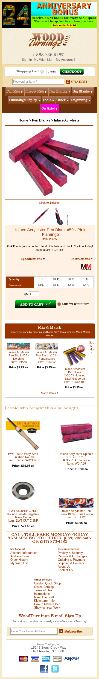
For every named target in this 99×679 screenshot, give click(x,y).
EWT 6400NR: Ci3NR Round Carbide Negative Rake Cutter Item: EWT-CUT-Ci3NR (23, 515)
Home (23, 120)
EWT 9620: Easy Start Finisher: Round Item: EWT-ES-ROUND (23, 457)
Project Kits (34, 91)
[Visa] (34, 658)
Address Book (19, 556)
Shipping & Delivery (71, 563)
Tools (47, 100)
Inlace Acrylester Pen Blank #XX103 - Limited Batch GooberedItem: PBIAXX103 (74, 375)
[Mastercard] (22, 658)
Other (60, 100)
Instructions (81, 258)
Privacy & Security (70, 553)
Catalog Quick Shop (47, 583)
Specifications (33, 258)
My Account (64, 59)
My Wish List (43, 59)
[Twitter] (55, 668)
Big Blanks (81, 91)
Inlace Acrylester (67, 120)
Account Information (23, 553)
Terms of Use (43, 590)
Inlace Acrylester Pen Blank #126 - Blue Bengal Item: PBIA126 (76, 514)
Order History (19, 559)
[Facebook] (44, 668)
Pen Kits (13, 91)
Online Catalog (44, 587)
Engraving (79, 100)
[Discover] (56, 658)
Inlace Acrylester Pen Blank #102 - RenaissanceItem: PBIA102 (47, 357)
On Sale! (48, 108)
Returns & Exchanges (72, 556)
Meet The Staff (44, 597)
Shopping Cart (28, 71)
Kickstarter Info (44, 600)
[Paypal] (71, 658)
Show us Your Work (47, 607)
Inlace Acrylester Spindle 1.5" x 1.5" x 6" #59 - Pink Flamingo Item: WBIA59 (76, 458)
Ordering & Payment (71, 559)
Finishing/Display (23, 100)
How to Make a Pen (47, 604)
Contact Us (65, 570)
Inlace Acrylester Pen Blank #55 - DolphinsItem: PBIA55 (19, 357)
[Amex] (45, 658)
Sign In (27, 59)
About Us (64, 566)
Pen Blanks (58, 91)
